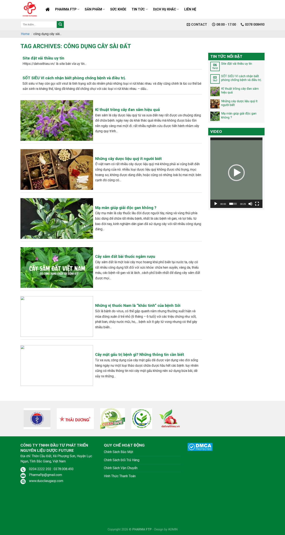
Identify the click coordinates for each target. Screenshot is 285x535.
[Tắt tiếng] (250, 204)
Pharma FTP (66, 9)
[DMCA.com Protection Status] (200, 446)
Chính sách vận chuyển (120, 468)
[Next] (267, 420)
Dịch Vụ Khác (164, 9)
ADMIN (173, 529)
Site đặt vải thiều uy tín (236, 63)
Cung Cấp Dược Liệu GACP (47, 9)
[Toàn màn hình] (257, 204)
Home (25, 34)
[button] (236, 172)
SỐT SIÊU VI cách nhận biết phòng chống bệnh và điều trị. (241, 78)
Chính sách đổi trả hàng (121, 460)
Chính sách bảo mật (118, 452)
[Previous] (18, 420)
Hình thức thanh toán (120, 476)
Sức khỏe (118, 9)
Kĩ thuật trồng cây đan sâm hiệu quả (240, 90)
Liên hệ (190, 9)
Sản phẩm (93, 9)
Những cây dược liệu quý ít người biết (239, 103)
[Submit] (60, 24)
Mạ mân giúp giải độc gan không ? (238, 115)
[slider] (233, 204)
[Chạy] (216, 204)
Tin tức (138, 9)
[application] (236, 173)
